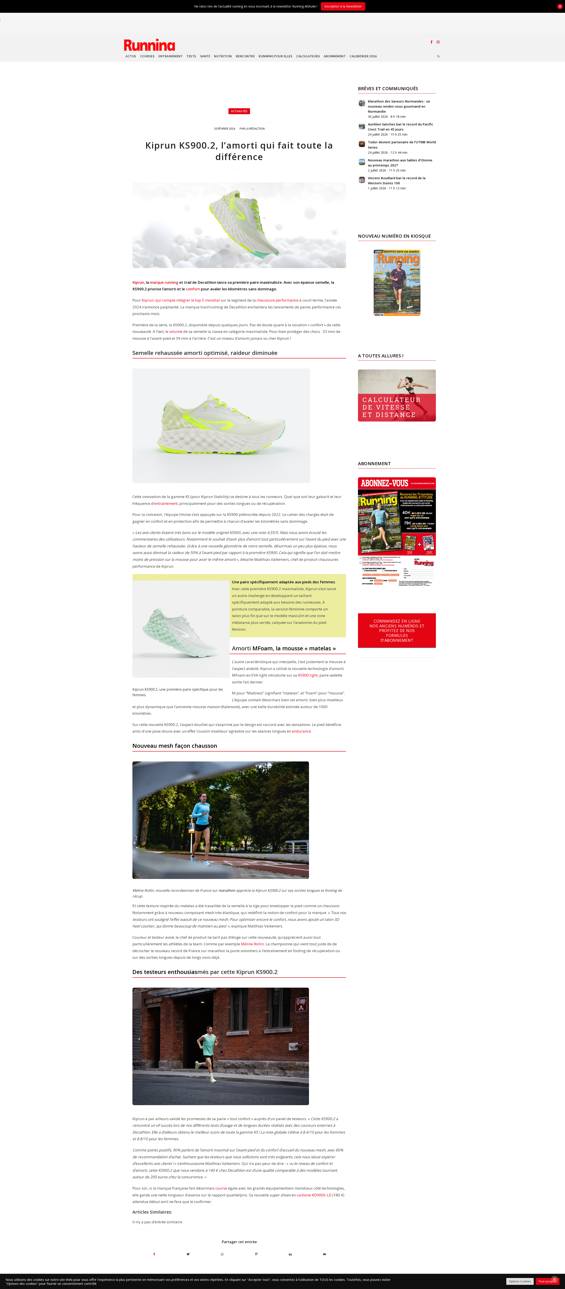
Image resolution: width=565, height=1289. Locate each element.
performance (287, 300)
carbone (304, 1195)
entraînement (166, 503)
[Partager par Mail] (324, 1254)
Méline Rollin (252, 943)
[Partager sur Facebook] (154, 1254)
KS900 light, (308, 675)
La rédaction (255, 129)
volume (175, 331)
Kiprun (138, 282)
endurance (301, 731)
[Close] (560, 6)
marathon (226, 890)
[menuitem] (131, 56)
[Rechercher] (438, 56)
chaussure (266, 300)
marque (157, 282)
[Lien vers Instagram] (438, 42)
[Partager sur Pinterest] (256, 1254)
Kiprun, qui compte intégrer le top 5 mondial (181, 300)
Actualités (239, 111)
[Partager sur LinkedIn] (290, 1254)
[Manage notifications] (554, 1279)
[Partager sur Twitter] (188, 1254)
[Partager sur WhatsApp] (222, 1254)
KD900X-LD (322, 1195)
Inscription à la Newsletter (343, 6)
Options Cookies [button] (520, 1281)
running (171, 282)
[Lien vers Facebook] (431, 42)
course (221, 1188)
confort (193, 288)
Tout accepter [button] (548, 1281)
